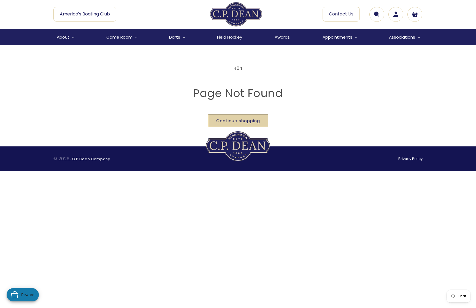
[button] (65, 37)
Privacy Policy (410, 158)
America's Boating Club (85, 14)
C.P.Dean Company (91, 159)
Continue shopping (238, 121)
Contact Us (341, 14)
